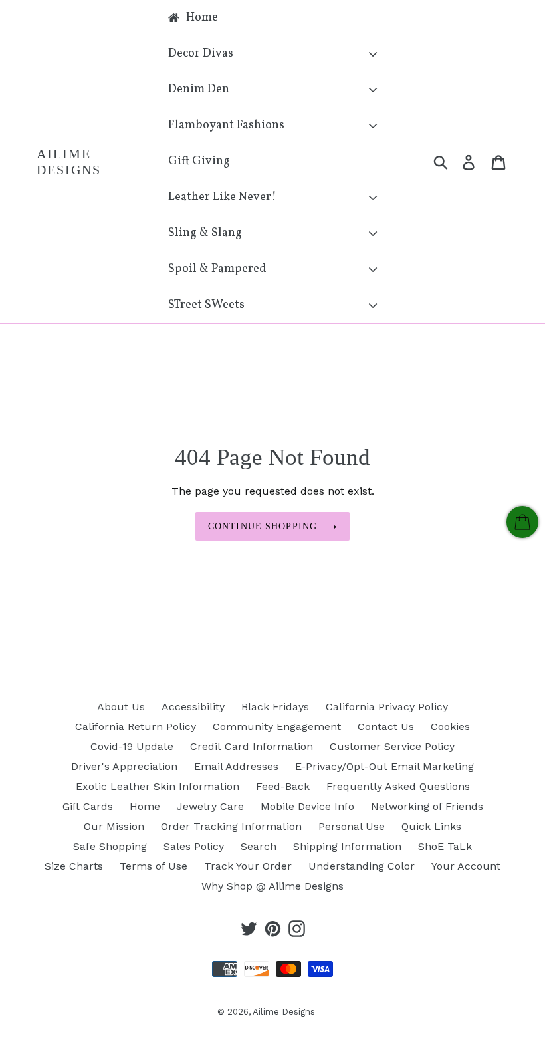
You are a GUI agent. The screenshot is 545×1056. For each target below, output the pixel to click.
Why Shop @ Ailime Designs (272, 886)
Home (145, 806)
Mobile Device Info (307, 806)
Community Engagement (277, 726)
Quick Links (431, 826)
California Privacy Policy (387, 706)
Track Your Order (248, 866)
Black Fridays (275, 706)
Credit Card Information (251, 746)
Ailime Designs (69, 161)
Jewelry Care (210, 806)
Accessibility (193, 706)
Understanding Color (361, 866)
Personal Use (351, 826)
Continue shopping (262, 526)
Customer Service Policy (392, 746)
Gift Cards (87, 806)
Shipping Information (347, 846)
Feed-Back (283, 786)
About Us (121, 706)
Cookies (450, 726)
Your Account (465, 866)
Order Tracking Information (231, 826)
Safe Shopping (110, 846)
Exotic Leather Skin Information (157, 786)
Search (258, 846)
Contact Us (386, 726)
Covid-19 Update (131, 746)
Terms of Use (153, 866)
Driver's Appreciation (124, 766)
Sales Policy (194, 846)
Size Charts (74, 866)
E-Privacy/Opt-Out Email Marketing (384, 766)
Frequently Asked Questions (398, 786)
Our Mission (114, 826)
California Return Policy (135, 726)
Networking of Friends (427, 806)
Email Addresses (236, 766)
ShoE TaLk (445, 846)
